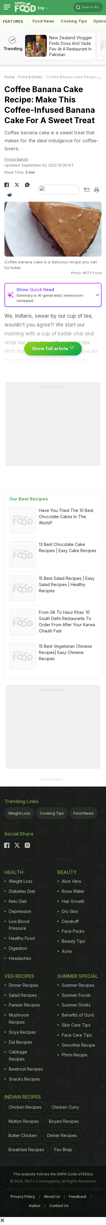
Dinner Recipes (24, 985)
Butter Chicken (23, 1135)
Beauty (67, 872)
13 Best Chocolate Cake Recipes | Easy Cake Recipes (67, 547)
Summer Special (77, 976)
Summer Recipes (78, 985)
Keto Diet (17, 901)
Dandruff (70, 921)
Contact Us (59, 1205)
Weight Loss (19, 813)
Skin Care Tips (76, 1024)
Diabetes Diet (22, 891)
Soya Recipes (22, 1032)
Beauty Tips (73, 941)
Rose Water (73, 891)
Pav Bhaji (63, 1149)
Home (9, 77)
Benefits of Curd (78, 1014)
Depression (20, 911)
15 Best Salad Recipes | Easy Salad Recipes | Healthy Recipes (67, 584)
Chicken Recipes (25, 1107)
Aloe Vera (71, 881)
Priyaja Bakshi (16, 159)
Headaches (20, 958)
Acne (67, 951)
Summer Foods (76, 995)
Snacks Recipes (24, 1079)
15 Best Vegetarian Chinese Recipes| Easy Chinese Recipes (65, 652)
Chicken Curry (65, 1107)
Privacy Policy (23, 1196)
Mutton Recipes (24, 1121)
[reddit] (9, 195)
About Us (52, 1196)
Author (35, 1205)
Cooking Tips (52, 813)
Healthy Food (22, 938)
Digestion (18, 948)
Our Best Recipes (28, 499)
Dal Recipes (20, 1042)
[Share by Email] (86, 190)
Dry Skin (70, 911)
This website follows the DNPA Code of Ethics (53, 1174)
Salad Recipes (23, 995)
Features (13, 21)
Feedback (78, 1196)
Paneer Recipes (24, 1004)
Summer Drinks (76, 1004)
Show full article (50, 348)
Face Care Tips (77, 1035)
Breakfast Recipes (26, 1149)
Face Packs (73, 931)
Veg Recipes (19, 976)
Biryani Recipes (64, 1121)
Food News (43, 21)
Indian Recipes (22, 1097)
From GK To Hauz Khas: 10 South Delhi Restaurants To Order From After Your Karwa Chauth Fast (67, 621)
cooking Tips (74, 21)
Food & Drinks (30, 77)
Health (13, 872)
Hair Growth (73, 901)
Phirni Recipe (74, 1054)
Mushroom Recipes (19, 1018)
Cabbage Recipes (18, 1055)
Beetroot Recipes (26, 1068)
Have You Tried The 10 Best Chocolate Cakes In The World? (66, 516)
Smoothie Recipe (78, 1045)
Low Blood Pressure (19, 925)
